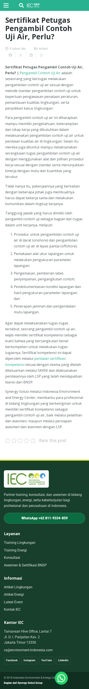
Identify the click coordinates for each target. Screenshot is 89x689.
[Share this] (10, 55)
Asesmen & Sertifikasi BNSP (25, 565)
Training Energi (15, 550)
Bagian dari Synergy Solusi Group (23, 682)
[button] (21, 5)
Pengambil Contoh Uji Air (40, 73)
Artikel (43, 48)
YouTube (46, 660)
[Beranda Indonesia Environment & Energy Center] (26, 478)
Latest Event (13, 602)
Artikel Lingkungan (18, 587)
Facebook (11, 660)
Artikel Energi (14, 594)
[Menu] (6, 5)
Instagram (29, 660)
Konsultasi (12, 558)
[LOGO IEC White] (33, 5)
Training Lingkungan (19, 543)
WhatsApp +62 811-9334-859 (44, 518)
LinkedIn (63, 660)
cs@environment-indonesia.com (28, 650)
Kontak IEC (12, 609)
